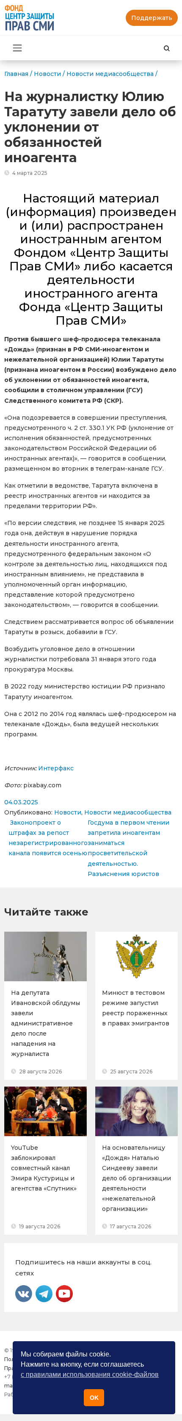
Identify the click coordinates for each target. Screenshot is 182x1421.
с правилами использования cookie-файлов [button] (90, 1374)
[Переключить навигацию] (17, 48)
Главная (16, 74)
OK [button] (94, 1397)
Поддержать (151, 18)
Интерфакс (56, 768)
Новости (67, 812)
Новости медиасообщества (127, 812)
